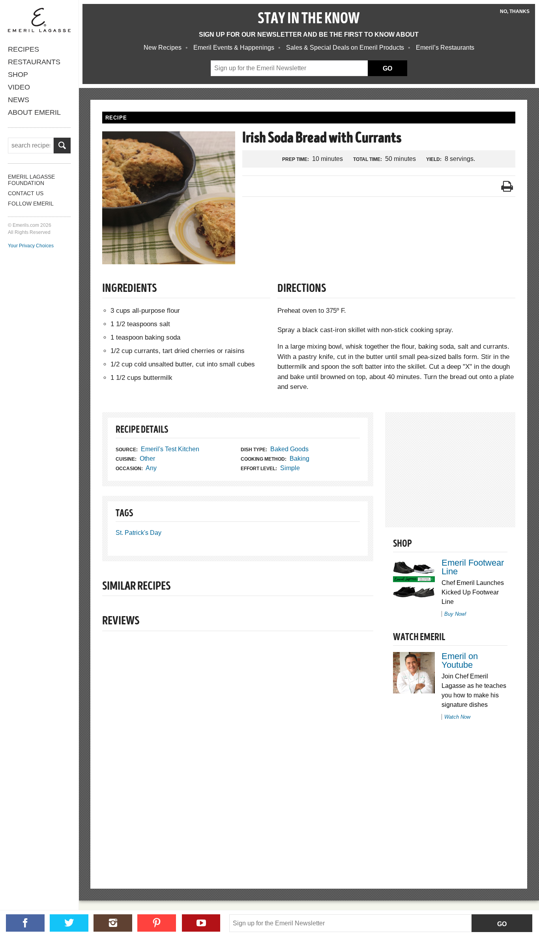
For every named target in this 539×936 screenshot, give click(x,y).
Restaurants (34, 62)
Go (502, 924)
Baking (299, 458)
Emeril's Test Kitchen (170, 449)
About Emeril (34, 112)
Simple (290, 468)
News (18, 100)
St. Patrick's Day (138, 532)
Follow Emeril (31, 203)
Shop (18, 74)
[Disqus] (237, 746)
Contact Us (25, 193)
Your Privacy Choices (31, 245)
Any (151, 468)
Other (147, 458)
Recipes (23, 49)
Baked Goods (289, 449)
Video (19, 87)
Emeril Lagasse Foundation (31, 180)
